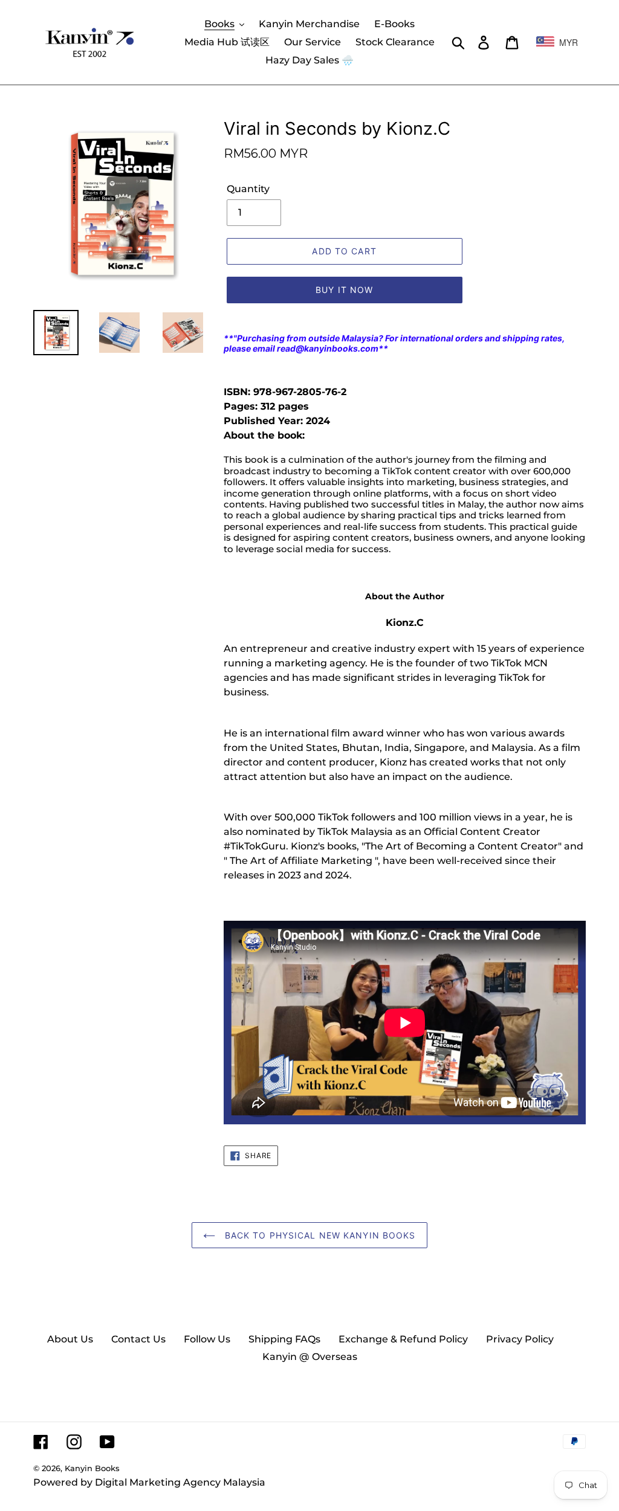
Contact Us (138, 1339)
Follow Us (207, 1339)
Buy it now (344, 290)
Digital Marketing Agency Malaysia (180, 1482)
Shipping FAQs (284, 1339)
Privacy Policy (520, 1339)
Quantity (248, 189)
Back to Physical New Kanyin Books (318, 1235)
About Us (70, 1339)
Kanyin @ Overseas (309, 1356)
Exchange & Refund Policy (403, 1339)
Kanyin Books (92, 1468)
